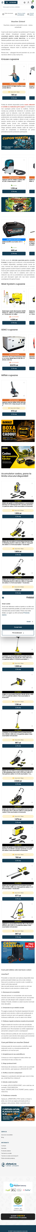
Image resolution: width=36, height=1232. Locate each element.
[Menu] (24, 2)
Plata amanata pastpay (8, 1158)
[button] (14, 98)
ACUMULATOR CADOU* (14, 239)
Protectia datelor (6, 1151)
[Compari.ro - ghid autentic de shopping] (18, 1200)
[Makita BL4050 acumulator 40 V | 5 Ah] (14, 229)
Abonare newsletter (7, 1135)
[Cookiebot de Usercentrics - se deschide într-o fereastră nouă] (26, 598)
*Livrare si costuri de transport (9, 1156)
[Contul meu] (28, 2)
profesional (21, 15)
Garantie (3, 1148)
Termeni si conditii (6, 1153)
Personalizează (17, 633)
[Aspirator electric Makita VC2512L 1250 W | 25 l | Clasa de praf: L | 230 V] (14, 167)
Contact (3, 1146)
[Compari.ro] (18, 1206)
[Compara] (24, 79)
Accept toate (18, 627)
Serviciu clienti (21, 13)
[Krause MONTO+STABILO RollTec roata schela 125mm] (14, 73)
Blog (2, 1137)
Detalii (29, 621)
